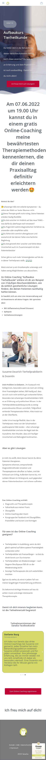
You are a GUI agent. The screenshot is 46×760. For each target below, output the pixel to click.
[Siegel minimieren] (44, 744)
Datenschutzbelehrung (29, 745)
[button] (3, 652)
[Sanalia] (7, 3)
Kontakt (12, 745)
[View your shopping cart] (41, 3)
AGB (17, 745)
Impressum (14, 748)
